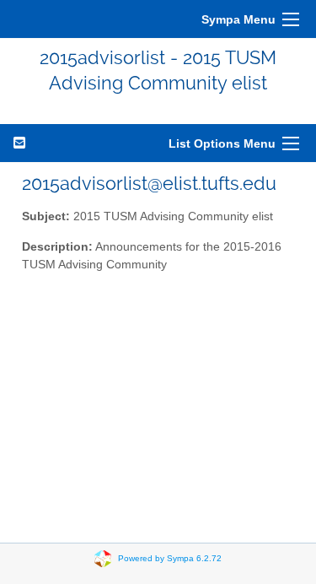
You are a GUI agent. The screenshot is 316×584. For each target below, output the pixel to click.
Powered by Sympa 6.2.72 (170, 557)
